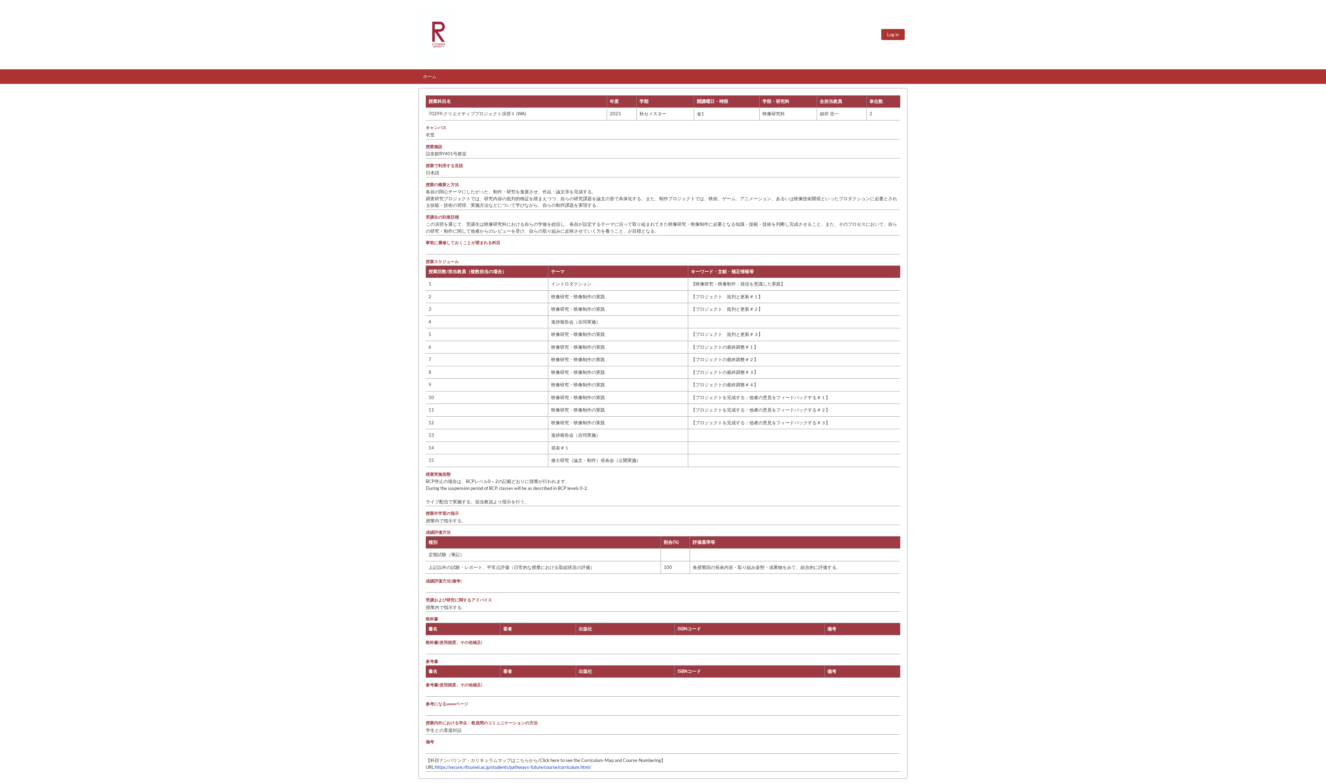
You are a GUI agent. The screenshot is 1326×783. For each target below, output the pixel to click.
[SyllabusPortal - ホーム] (438, 34)
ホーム (429, 76)
